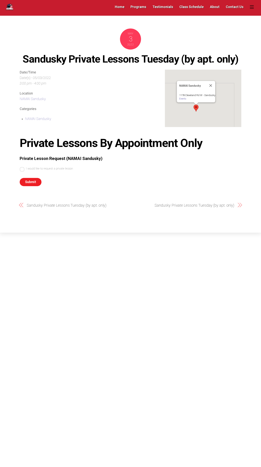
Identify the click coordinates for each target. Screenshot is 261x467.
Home (119, 7)
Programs (138, 7)
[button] (196, 108)
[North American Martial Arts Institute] (9, 8)
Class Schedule (191, 7)
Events (182, 98)
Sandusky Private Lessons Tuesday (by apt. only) (130, 59)
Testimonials (162, 7)
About (215, 7)
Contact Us (234, 7)
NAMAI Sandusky (33, 99)
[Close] (210, 85)
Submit (30, 182)
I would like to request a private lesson (49, 168)
